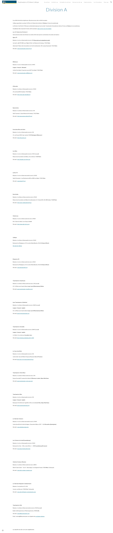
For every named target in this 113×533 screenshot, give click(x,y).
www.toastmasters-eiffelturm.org (24, 73)
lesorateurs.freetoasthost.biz (23, 448)
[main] (56, 9)
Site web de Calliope (17, 245)
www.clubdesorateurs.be (23, 427)
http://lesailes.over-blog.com (23, 159)
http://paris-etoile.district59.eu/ (24, 202)
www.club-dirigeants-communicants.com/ (26, 492)
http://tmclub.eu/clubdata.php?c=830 (25, 338)
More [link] (105, 2)
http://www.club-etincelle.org (23, 94)
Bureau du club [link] (76, 2)
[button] (111, 2)
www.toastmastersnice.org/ (23, 405)
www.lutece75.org (21, 181)
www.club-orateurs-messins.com (24, 470)
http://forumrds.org (21, 137)
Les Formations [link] (98, 2)
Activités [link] (54, 2)
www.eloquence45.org (22, 267)
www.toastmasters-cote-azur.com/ (25, 381)
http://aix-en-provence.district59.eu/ (25, 359)
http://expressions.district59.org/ (24, 116)
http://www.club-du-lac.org (23, 224)
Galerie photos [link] (88, 2)
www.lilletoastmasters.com (23, 513)
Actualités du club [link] (64, 2)
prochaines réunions (40, 516)
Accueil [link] (46, 2)
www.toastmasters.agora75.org (24, 48)
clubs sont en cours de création (44, 28)
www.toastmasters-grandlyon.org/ (25, 289)
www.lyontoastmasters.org (23, 313)
